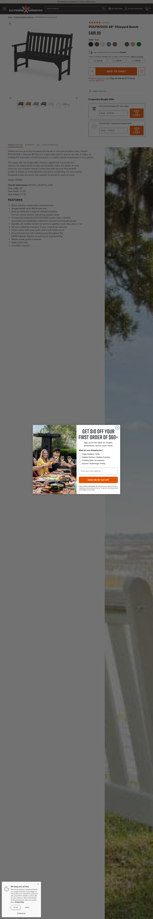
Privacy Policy (19, 902)
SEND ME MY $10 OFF (98, 480)
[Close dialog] (117, 428)
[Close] (38, 884)
